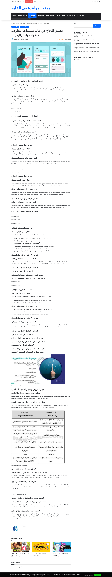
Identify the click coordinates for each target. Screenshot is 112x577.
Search (76, 23)
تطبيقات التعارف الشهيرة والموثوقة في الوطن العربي (20, 554)
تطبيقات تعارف (32, 15)
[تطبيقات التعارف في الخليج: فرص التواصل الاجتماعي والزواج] (62, 547)
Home (14, 15)
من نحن (58, 15)
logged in (20, 567)
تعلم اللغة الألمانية (50, 15)
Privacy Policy (71, 15)
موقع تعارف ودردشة (22, 15)
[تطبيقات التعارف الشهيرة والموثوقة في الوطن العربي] (20, 547)
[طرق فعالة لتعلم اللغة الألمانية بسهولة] (41, 547)
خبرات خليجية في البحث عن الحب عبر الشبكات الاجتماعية (86, 51)
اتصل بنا (63, 15)
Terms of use (80, 15)
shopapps (16, 39)
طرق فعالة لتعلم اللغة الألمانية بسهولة (40, 553)
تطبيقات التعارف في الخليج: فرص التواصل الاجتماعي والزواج (60, 554)
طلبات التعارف (41, 15)
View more (51, 575)
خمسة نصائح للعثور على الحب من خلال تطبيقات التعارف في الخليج (48, 1)
